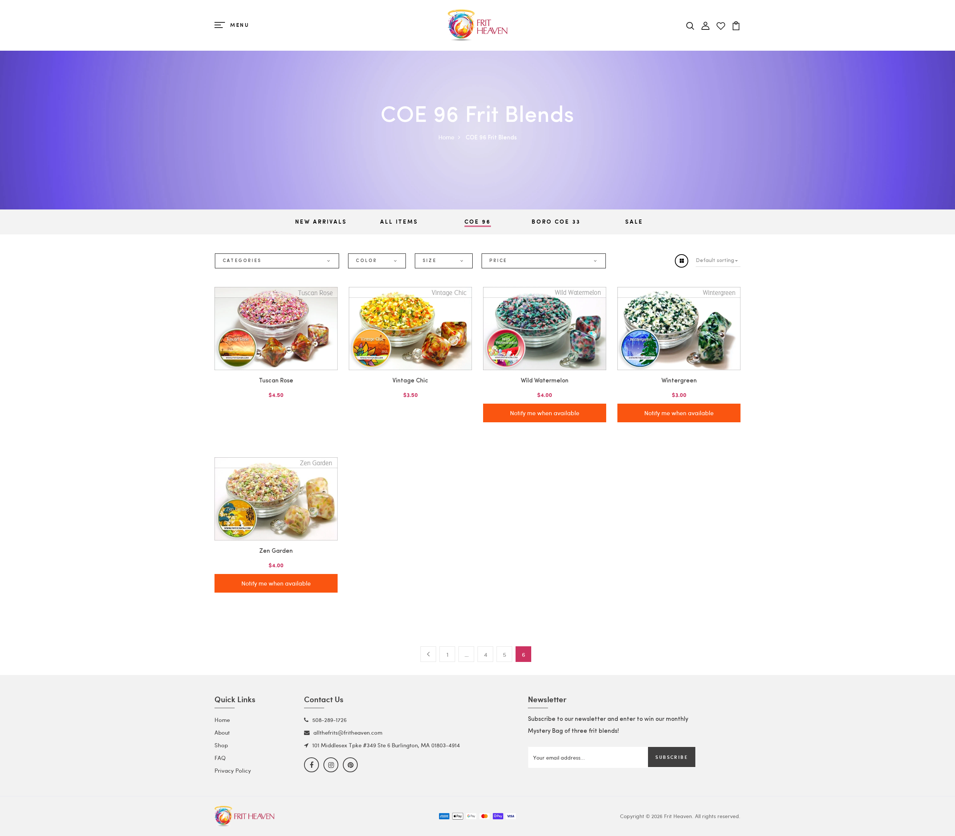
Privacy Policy (233, 770)
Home (446, 137)
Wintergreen (679, 381)
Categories (242, 261)
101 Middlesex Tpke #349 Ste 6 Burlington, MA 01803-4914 (386, 745)
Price (498, 261)
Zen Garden (276, 551)
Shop (221, 745)
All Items (399, 221)
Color (366, 261)
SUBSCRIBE (671, 757)
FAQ (220, 757)
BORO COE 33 (556, 221)
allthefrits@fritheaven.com (347, 732)
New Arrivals (321, 221)
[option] (321, 222)
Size (429, 261)
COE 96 (477, 221)
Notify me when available (544, 413)
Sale (634, 221)
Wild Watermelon (545, 381)
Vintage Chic (410, 381)
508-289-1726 (329, 719)
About (222, 732)
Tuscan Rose (276, 381)
